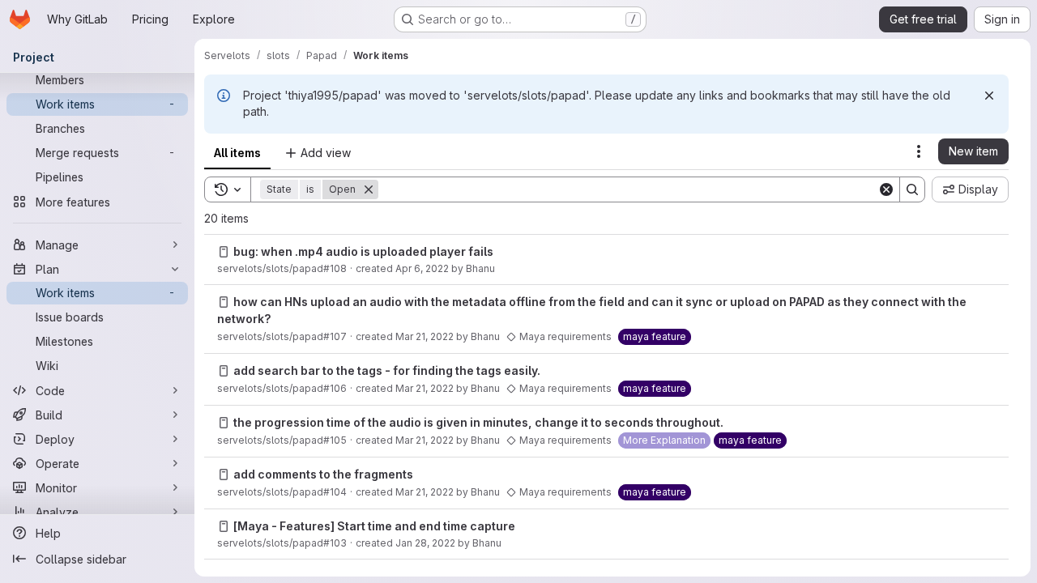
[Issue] (223, 251)
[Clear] (886, 189)
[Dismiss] (989, 95)
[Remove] (368, 189)
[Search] (912, 189)
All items (237, 153)
